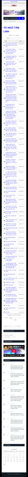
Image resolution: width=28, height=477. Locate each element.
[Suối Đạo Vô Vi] (14, 12)
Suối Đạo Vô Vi (18, 474)
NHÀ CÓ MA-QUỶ (9, 285)
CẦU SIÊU (8, 305)
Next (15, 319)
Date (20, 41)
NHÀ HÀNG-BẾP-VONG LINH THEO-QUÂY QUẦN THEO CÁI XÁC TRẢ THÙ (11, 233)
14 (17, 457)
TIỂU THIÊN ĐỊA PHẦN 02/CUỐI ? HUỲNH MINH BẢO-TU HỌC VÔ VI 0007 (11, 129)
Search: (8, 38)
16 (23, 457)
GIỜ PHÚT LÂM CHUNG (11, 241)
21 (17, 459)
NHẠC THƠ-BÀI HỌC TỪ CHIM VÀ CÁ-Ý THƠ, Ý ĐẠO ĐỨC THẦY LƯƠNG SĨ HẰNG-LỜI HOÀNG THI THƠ (17, 438)
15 (20, 457)
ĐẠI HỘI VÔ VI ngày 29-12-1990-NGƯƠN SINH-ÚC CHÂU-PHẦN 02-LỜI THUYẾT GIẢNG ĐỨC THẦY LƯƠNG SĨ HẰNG (17, 398)
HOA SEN (8, 312)
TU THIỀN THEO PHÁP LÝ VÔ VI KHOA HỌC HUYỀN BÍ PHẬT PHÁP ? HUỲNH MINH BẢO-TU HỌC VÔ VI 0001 (11, 174)
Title (6, 41)
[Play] (5, 355)
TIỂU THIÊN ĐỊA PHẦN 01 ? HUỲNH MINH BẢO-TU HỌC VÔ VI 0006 (11, 135)
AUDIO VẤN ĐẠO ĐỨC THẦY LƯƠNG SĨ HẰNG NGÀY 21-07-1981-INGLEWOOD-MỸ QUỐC (16, 422)
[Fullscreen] (23, 353)
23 (23, 459)
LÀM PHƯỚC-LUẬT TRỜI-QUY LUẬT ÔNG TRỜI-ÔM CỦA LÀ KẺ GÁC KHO (11, 208)
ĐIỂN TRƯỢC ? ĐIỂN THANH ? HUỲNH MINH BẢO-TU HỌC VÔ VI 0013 (11, 82)
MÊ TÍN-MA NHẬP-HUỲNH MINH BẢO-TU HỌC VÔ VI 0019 (11, 45)
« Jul (4, 464)
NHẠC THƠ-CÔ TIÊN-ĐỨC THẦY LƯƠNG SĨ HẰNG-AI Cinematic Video (16, 407)
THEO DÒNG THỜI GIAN (8, 335)
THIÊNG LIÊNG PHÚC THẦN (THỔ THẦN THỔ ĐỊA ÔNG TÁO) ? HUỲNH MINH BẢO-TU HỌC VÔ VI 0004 (11, 147)
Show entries (14, 35)
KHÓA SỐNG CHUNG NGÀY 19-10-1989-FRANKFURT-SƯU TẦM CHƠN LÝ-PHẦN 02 (17, 429)
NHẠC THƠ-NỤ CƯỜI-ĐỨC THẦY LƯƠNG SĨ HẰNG (16, 390)
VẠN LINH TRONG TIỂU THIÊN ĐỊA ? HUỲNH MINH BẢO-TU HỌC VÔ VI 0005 (11, 140)
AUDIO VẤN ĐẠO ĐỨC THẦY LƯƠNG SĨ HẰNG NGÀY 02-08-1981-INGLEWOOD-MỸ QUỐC (16, 367)
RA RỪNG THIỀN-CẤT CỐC (11, 248)
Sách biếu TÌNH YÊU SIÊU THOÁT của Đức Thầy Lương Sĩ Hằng (11, 252)
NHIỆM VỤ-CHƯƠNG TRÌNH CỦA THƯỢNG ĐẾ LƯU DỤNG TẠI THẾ (11, 168)
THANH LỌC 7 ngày (10, 282)
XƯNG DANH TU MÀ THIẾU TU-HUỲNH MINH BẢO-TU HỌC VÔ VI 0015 (11, 70)
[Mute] (20, 355)
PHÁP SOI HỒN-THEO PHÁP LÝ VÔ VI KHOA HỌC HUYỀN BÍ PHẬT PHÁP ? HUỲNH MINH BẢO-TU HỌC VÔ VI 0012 (11, 89)
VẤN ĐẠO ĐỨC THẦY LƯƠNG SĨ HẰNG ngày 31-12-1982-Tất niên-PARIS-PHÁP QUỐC (17, 383)
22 (20, 459)
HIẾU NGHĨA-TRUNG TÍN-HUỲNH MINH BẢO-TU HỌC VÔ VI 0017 (11, 58)
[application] (14, 351)
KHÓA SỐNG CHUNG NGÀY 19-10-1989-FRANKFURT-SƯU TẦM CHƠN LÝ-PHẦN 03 (17, 375)
